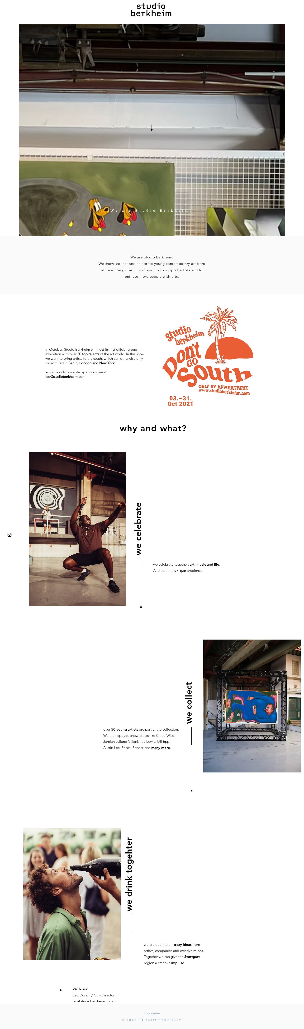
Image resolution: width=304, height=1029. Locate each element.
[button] (22, 10)
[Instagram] (9, 534)
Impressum (151, 1013)
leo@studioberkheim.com (65, 376)
